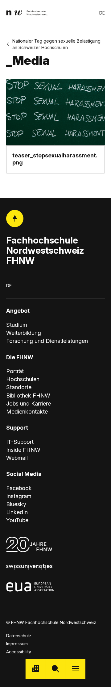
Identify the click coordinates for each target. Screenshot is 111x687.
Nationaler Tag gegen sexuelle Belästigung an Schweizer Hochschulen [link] (56, 44)
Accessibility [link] (18, 651)
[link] (26, 13)
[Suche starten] (56, 669)
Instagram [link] (18, 496)
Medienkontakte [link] (27, 411)
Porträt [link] (15, 371)
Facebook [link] (19, 488)
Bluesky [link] (16, 504)
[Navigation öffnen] (75, 669)
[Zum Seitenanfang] (14, 218)
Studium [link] (16, 325)
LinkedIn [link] (17, 512)
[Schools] (36, 669)
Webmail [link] (17, 458)
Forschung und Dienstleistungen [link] (47, 341)
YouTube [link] (17, 520)
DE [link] (102, 12)
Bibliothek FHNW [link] (28, 395)
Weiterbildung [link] (23, 333)
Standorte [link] (18, 387)
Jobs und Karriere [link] (28, 403)
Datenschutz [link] (18, 635)
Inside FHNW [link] (23, 450)
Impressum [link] (17, 643)
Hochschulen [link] (22, 379)
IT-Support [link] (20, 442)
